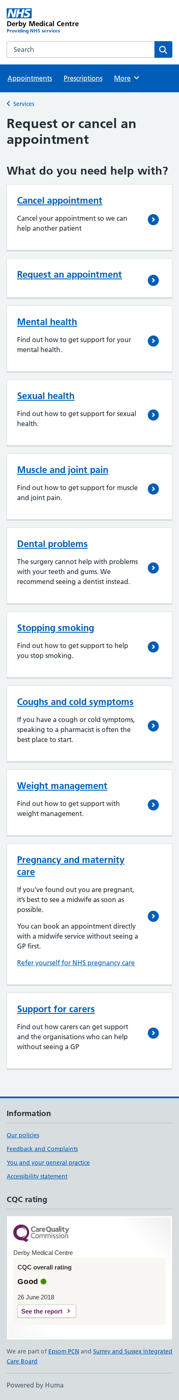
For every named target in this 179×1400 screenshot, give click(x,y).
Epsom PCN (63, 1351)
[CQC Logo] (41, 1234)
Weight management (62, 785)
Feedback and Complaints (42, 1149)
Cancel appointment (59, 200)
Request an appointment (69, 274)
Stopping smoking (55, 627)
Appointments (29, 78)
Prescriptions (83, 78)
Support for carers (56, 1009)
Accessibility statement (37, 1176)
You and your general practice (48, 1162)
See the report (41, 1311)
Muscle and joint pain (62, 470)
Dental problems (52, 544)
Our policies (23, 1135)
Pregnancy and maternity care (70, 865)
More (126, 78)
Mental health (47, 322)
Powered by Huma (35, 1385)
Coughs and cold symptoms (75, 701)
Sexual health (46, 396)
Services (23, 104)
